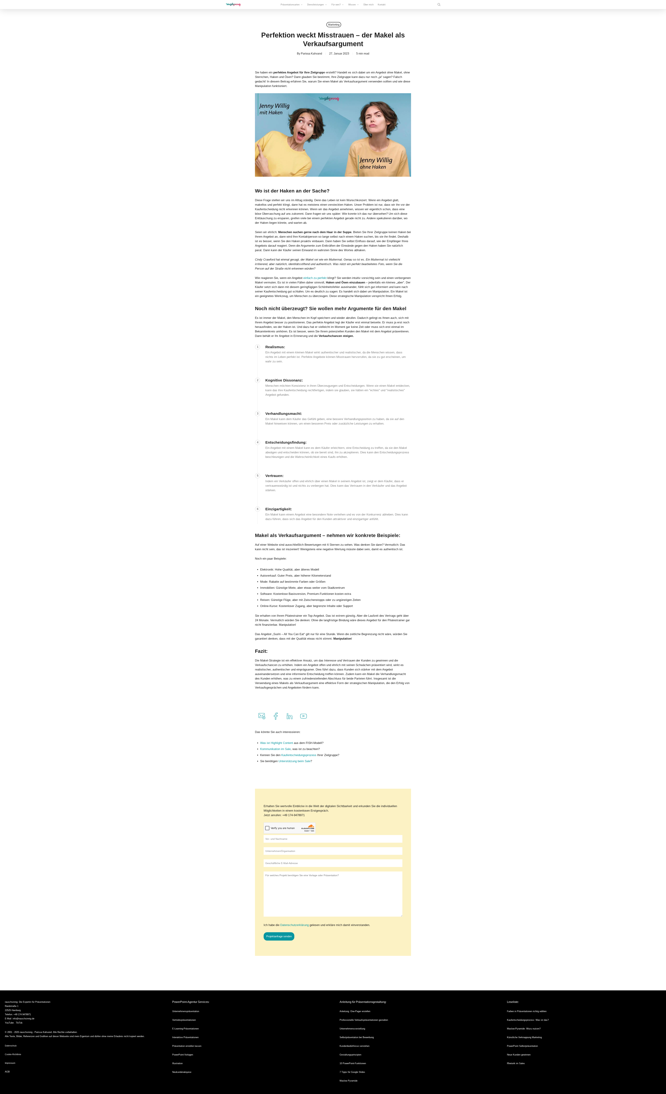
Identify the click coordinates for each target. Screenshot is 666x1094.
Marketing (333, 24)
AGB (7, 1071)
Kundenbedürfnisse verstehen (354, 1046)
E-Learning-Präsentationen (185, 1028)
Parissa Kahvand (311, 53)
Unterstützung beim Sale (294, 761)
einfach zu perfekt (315, 278)
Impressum (10, 1063)
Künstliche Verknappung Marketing (524, 1037)
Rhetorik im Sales (516, 1063)
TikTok (19, 1022)
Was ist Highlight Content (277, 743)
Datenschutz (11, 1046)
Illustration (177, 1063)
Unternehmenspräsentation (185, 1011)
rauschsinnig (11, 1002)
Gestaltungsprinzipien (350, 1054)
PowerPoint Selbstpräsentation (522, 1046)
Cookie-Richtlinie (13, 1054)
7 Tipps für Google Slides (352, 1072)
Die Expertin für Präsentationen (34, 1002)
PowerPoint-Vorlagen (182, 1054)
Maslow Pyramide (348, 1080)
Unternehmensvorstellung (352, 1028)
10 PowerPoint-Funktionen (353, 1063)
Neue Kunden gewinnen (519, 1054)
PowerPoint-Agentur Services (190, 1001)
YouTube (9, 1022)
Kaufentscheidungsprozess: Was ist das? (528, 1020)
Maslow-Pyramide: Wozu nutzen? (524, 1028)
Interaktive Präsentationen (185, 1037)
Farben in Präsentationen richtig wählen (527, 1011)
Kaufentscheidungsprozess (299, 755)
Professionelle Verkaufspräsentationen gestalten (364, 1020)
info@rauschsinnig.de (23, 1018)
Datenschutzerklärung (294, 925)
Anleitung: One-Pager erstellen (355, 1011)
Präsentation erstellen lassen (186, 1046)
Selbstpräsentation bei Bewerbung (357, 1037)
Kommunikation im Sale (275, 749)
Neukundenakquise (181, 1072)
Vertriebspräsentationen (184, 1020)
